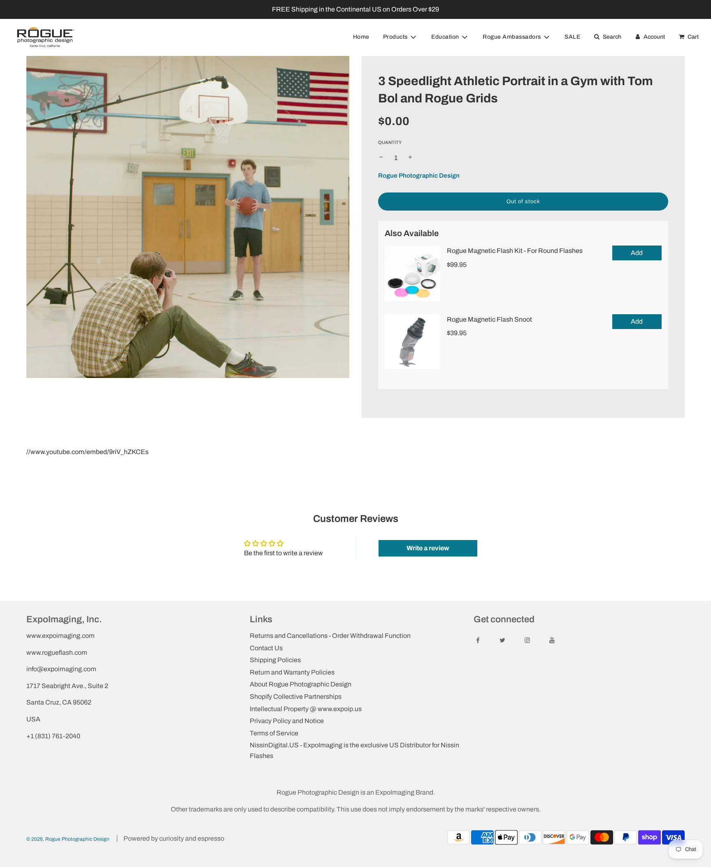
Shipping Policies (275, 659)
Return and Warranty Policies (292, 672)
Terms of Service (274, 733)
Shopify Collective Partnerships (296, 696)
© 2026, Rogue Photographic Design (67, 839)
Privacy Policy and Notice (287, 720)
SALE (572, 37)
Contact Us (266, 647)
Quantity (390, 142)
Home (361, 37)
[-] (381, 158)
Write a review (428, 548)
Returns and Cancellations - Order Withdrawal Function (330, 635)
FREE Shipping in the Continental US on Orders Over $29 (355, 9)
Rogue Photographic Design (419, 175)
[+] (410, 158)
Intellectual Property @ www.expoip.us (306, 708)
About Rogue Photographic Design (300, 684)
